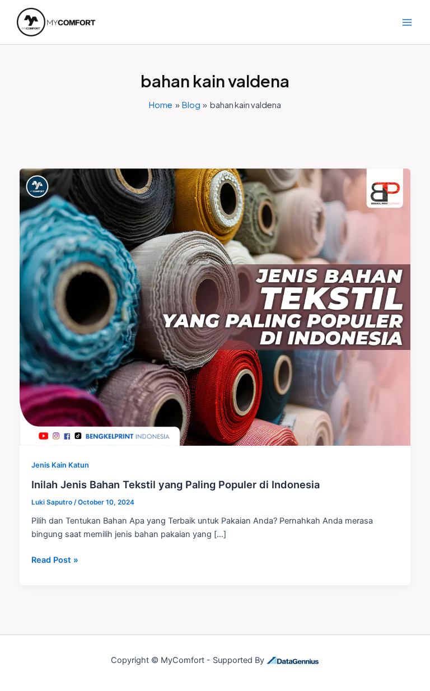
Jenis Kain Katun (60, 465)
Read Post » (54, 559)
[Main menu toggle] (407, 22)
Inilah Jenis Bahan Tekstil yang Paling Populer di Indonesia (175, 484)
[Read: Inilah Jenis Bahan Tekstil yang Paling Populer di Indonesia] (215, 307)
